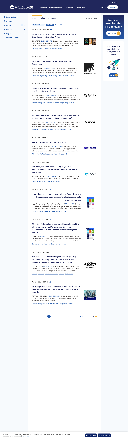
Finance (34, 274)
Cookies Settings (91, 435)
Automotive (36, 130)
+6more (60, 48)
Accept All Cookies (104, 435)
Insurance (41, 274)
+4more (70, 303)
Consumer (47, 211)
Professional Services (51, 274)
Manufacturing (52, 76)
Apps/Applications (38, 48)
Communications (59, 154)
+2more (69, 130)
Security (61, 274)
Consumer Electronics (52, 103)
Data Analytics (55, 211)
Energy (53, 181)
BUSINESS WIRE (46, 41)
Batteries (47, 181)
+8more (58, 181)
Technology (69, 274)
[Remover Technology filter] (43, 24)
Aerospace (35, 76)
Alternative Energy (37, 181)
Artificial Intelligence (50, 48)
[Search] (107, 2)
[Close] (125, 435)
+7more (63, 211)
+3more (71, 76)
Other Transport (63, 76)
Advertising (35, 154)
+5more (71, 103)
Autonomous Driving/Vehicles (49, 130)
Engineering (43, 76)
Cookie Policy (25, 436)
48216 (81, 316)
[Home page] (21, 7)
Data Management (61, 303)
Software (63, 130)
